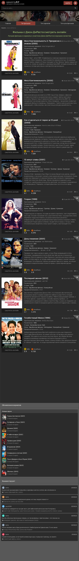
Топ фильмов (25, 23)
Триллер (53, 169)
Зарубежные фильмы (36, 53)
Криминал (63, 53)
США (31, 51)
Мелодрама (72, 90)
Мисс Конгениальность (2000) (38, 80)
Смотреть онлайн (12, 73)
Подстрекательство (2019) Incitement (18, 530)
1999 (35, 204)
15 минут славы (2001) (34, 159)
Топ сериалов (45, 23)
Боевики (47, 53)
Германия (37, 130)
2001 (35, 164)
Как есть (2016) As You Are (13, 502)
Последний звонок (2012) (36, 278)
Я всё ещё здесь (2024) (12, 539)
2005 (35, 48)
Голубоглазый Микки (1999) (37, 318)
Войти (68, 3)
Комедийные (55, 53)
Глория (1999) (30, 199)
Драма (60, 169)
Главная (8, 23)
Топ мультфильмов (67, 23)
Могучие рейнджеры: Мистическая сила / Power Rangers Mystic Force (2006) (33, 511)
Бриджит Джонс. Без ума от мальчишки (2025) (21, 520)
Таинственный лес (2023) (13, 492)
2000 (35, 85)
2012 (35, 283)
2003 (35, 128)
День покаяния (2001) (34, 238)
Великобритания (35, 325)
